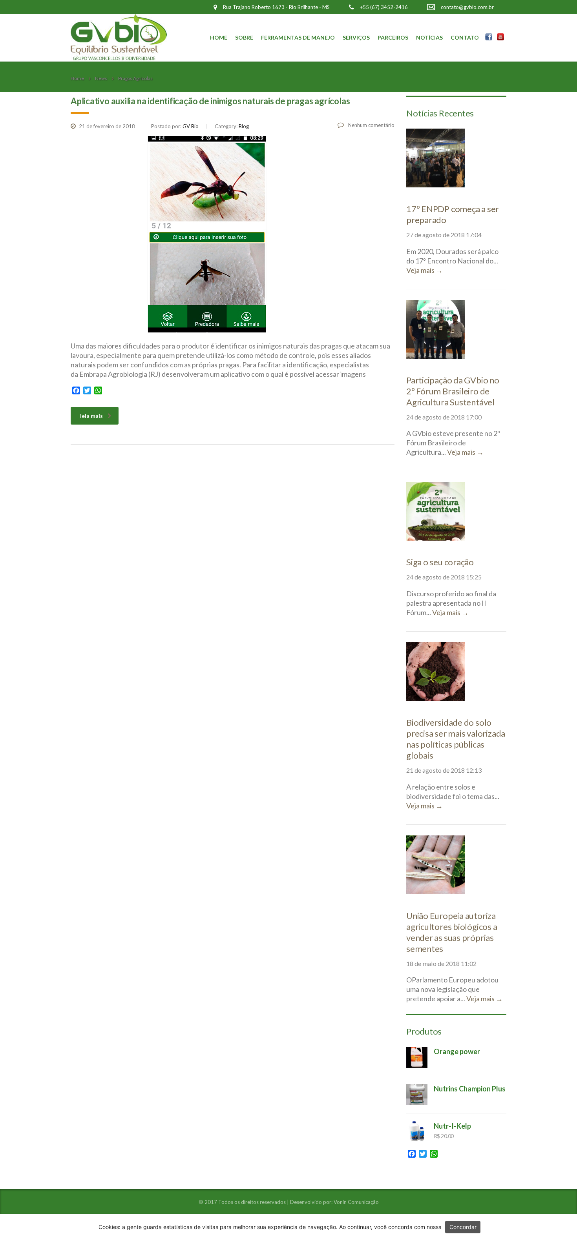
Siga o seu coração (440, 562)
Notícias (429, 37)
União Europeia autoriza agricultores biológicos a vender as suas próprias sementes (451, 932)
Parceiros (393, 37)
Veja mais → (424, 270)
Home (218, 37)
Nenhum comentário (370, 125)
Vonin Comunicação (356, 1202)
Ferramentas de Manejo (298, 37)
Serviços (356, 37)
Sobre (244, 37)
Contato (465, 37)
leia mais (91, 415)
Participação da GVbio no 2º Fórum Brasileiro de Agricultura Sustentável (452, 391)
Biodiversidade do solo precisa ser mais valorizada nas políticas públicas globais (455, 739)
